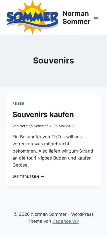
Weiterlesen (28, 177)
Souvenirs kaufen (43, 114)
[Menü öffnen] (96, 17)
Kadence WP (65, 221)
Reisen (18, 103)
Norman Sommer (33, 126)
